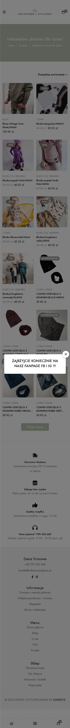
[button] (65, 354)
